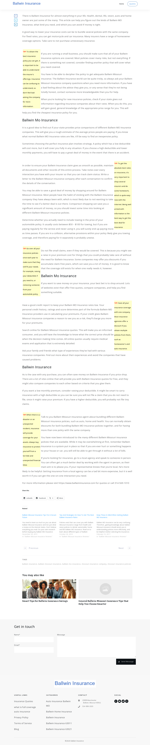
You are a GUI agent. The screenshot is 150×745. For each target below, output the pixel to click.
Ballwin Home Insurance (59, 711)
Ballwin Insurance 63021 (59, 729)
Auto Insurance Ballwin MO (58, 703)
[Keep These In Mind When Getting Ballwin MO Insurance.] (115, 527)
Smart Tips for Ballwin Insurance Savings (49, 593)
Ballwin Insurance (55, 717)
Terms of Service (23, 723)
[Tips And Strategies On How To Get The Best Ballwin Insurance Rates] (78, 527)
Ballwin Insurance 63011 (59, 723)
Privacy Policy (21, 717)
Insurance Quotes (23, 701)
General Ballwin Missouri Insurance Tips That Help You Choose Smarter (105, 593)
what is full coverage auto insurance (25, 709)
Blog (16, 729)
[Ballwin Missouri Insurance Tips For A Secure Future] (40, 527)
